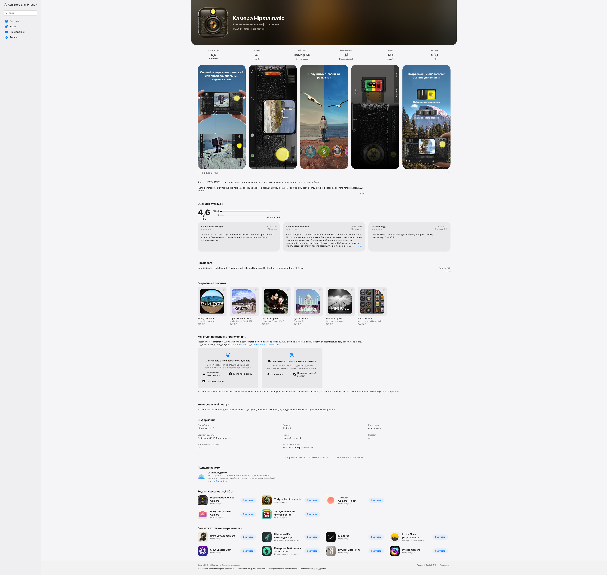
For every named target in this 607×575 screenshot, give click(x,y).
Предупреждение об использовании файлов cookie (291, 569)
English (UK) (431, 565)
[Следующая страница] (453, 117)
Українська (444, 565)
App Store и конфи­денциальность (252, 569)
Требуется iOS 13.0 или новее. (213, 438)
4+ (369, 438)
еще (362, 193)
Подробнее (393, 391)
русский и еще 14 (292, 438)
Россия (420, 565)
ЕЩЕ (360, 246)
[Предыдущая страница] (194, 117)
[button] (20, 21)
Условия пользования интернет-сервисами (216, 569)
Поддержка (321, 569)
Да (199, 447)
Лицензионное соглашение (350, 457)
